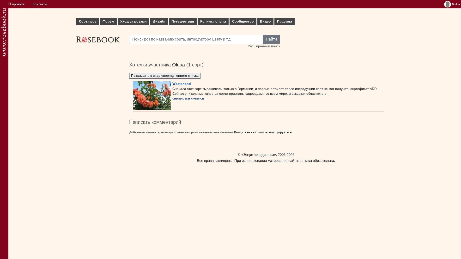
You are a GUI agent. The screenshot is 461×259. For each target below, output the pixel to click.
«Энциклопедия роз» (258, 155)
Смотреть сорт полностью (188, 98)
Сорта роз (87, 21)
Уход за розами (133, 21)
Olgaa (178, 64)
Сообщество (243, 21)
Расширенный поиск (264, 46)
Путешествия (182, 21)
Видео (265, 21)
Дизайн (159, 21)
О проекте (16, 4)
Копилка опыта (213, 21)
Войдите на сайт (246, 132)
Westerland (181, 84)
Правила (284, 21)
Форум (108, 21)
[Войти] (447, 4)
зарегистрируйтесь (278, 132)
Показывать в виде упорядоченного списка (165, 75)
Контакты (40, 4)
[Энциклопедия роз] (3, 32)
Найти (271, 39)
